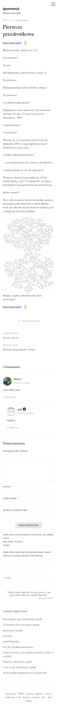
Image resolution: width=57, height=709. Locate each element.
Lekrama (30, 693)
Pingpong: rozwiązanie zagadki (17, 661)
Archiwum (10, 697)
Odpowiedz (10, 396)
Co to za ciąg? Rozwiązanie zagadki (19, 667)
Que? (44, 697)
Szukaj (28, 700)
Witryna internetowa (15, 510)
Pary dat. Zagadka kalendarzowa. (18, 647)
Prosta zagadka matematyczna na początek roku (25, 672)
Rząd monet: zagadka (13, 630)
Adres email (10, 498)
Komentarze (11, 693)
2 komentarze (21, 20)
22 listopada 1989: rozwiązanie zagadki (21, 624)
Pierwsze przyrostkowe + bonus (19, 349)
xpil (20, 409)
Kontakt (26, 697)
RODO (21, 693)
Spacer (48, 693)
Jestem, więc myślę (31, 320)
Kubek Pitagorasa (11, 641)
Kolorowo (7, 635)
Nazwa (7, 486)
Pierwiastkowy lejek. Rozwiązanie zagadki (22, 619)
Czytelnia (35, 697)
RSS (50, 697)
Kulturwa (40, 693)
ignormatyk (11, 8)
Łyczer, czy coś (11, 337)
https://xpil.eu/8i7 (12, 42)
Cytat (18, 697)
